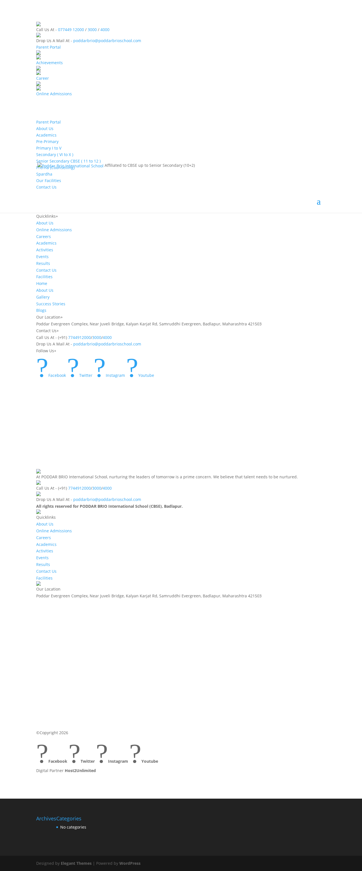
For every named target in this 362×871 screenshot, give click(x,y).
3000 (92, 29)
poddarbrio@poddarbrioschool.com (107, 40)
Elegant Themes (76, 863)
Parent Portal (48, 47)
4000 (104, 29)
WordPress (130, 863)
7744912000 (79, 337)
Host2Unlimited (80, 770)
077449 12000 (71, 29)
